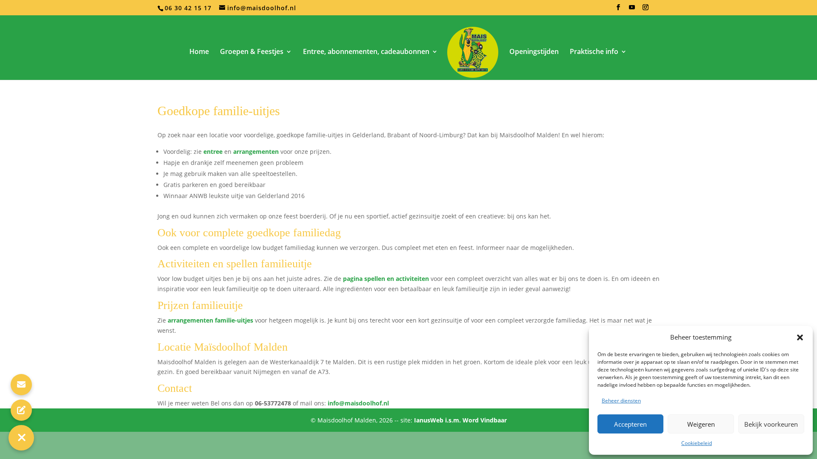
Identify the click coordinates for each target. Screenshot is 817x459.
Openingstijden (534, 52)
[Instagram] (646, 9)
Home (199, 52)
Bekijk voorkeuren (771, 424)
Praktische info (594, 52)
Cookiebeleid (696, 443)
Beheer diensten (621, 400)
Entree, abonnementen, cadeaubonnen (366, 52)
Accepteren (630, 424)
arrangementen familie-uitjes (210, 320)
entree (213, 151)
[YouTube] (632, 9)
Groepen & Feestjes (251, 52)
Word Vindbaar (485, 420)
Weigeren (701, 424)
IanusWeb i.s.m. (438, 420)
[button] (800, 337)
